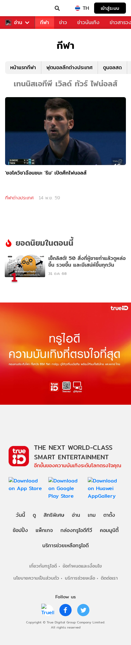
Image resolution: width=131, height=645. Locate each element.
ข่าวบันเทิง (88, 22)
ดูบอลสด (112, 67)
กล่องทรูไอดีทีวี (76, 530)
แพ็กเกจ (44, 530)
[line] (47, 610)
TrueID (18, 8)
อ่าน (18, 22)
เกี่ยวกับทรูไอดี (43, 565)
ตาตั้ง (109, 515)
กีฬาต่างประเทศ (19, 197)
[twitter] (83, 610)
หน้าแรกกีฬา (23, 67)
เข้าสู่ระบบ (110, 8)
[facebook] (65, 610)
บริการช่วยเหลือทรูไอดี (65, 545)
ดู (34, 515)
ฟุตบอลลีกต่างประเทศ (69, 67)
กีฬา (44, 22)
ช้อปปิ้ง (20, 530)
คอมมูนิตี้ (109, 530)
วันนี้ (20, 515)
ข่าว (63, 22)
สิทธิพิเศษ (54, 515)
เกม (92, 515)
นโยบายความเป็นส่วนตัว (36, 578)
